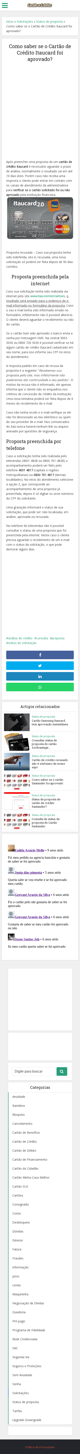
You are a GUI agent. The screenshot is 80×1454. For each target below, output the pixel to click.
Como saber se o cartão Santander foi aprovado (47, 781)
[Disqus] (40, 896)
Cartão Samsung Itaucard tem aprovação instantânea (50, 722)
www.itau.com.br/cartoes (47, 296)
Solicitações (25, 21)
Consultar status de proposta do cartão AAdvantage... (44, 743)
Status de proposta (49, 21)
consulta (42, 638)
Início (9, 21)
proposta (58, 638)
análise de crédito (20, 638)
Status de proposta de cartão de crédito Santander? (46, 802)
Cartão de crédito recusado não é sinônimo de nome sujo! (50, 763)
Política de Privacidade (40, 1447)
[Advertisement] (40, 108)
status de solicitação (22, 643)
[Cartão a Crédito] (40, 5)
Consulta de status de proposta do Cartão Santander (46, 822)
